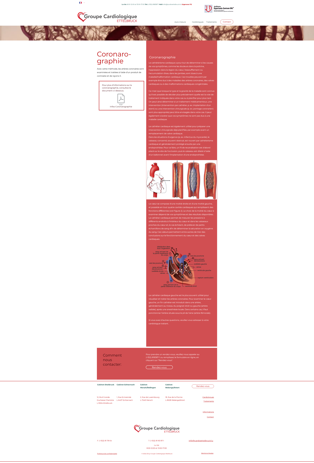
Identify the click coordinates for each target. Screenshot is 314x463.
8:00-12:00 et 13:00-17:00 (157, 448)
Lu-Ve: (156, 445)
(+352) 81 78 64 (105, 441)
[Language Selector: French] (81, 2)
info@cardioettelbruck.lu (172, 4)
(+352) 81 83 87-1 (157, 441)
